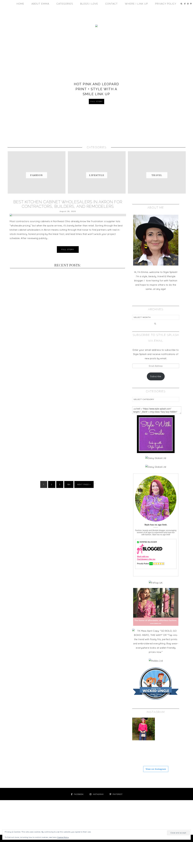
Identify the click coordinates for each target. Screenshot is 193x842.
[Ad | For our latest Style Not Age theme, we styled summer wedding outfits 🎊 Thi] (167, 729)
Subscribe (155, 376)
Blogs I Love (89, 3)
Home (20, 3)
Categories (65, 3)
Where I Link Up (136, 3)
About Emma (40, 3)
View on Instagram (156, 769)
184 (68, 484)
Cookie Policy (63, 837)
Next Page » (84, 484)
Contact (111, 3)
